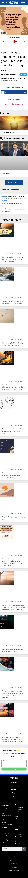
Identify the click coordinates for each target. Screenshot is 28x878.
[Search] (24, 849)
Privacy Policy (14, 867)
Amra (3, 196)
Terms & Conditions (14, 870)
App (14, 796)
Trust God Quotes (8, 132)
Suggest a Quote (14, 786)
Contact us (14, 863)
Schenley (4, 209)
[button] (2, 2)
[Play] (2, 92)
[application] (14, 92)
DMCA (14, 874)
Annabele (4, 200)
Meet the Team (14, 860)
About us (14, 782)
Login (14, 793)
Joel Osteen (6, 174)
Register (14, 789)
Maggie (3, 203)
